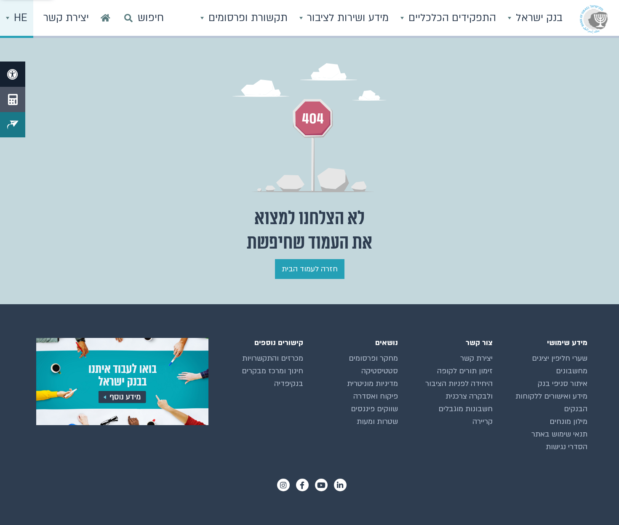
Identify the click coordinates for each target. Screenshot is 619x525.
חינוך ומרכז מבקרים (272, 371)
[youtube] (321, 485)
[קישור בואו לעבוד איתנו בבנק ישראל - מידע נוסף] (120, 381)
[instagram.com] (283, 485)
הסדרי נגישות (566, 447)
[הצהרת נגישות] (12, 74)
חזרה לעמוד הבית (310, 269)
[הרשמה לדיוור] (12, 124)
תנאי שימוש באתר (559, 434)
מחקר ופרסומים (373, 358)
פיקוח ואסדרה (375, 396)
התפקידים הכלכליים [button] (451, 18)
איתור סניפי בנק (562, 383)
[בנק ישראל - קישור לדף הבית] (594, 19)
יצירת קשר (476, 358)
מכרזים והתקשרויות (272, 358)
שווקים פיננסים (374, 409)
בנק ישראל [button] (538, 18)
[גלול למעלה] (596, 502)
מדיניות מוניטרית (372, 383)
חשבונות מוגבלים (465, 409)
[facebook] (302, 485)
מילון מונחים (568, 421)
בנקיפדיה (288, 383)
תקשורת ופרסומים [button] (246, 18)
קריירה (482, 421)
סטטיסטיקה (379, 371)
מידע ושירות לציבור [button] (346, 18)
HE (19, 18)
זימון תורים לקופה (465, 371)
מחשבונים (571, 371)
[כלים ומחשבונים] (12, 99)
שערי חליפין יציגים (559, 358)
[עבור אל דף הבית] (105, 19)
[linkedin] (340, 485)
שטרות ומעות (377, 421)
